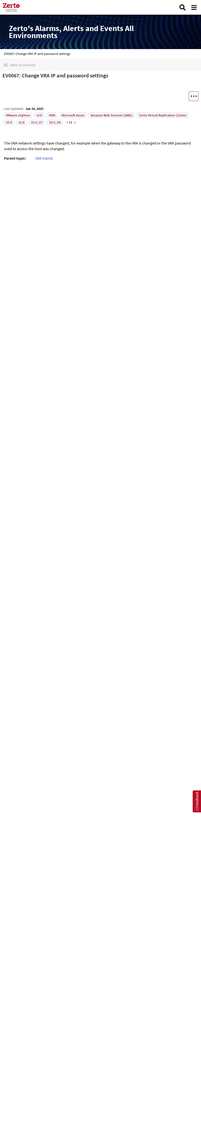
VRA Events (44, 158)
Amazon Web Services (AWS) (112, 115)
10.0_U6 (55, 122)
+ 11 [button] (69, 122)
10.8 (21, 122)
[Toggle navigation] (194, 7)
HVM (52, 115)
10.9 (9, 122)
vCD (39, 115)
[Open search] (182, 7)
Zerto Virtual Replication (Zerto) (163, 115)
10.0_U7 (37, 122)
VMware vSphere (18, 115)
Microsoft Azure (73, 115)
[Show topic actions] (194, 96)
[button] (100, 65)
